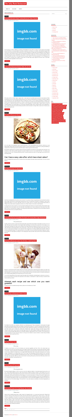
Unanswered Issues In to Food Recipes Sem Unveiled (18, 388)
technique (63, 120)
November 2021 (55, 75)
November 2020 (55, 94)
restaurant (54, 114)
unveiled (63, 121)
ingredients (54, 111)
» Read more (7, 61)
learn (61, 111)
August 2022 (54, 67)
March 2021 (54, 88)
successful (58, 118)
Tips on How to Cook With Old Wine (59, 37)
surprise (58, 120)
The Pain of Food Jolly (10, 342)
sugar (62, 118)
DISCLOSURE (14, 8)
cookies (64, 105)
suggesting (54, 120)
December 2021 (55, 74)
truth (56, 121)
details (61, 106)
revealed (58, 114)
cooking (53, 106)
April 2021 (54, 86)
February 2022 (55, 70)
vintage (57, 122)
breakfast (53, 105)
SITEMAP (20, 8)
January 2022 (54, 72)
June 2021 (54, 83)
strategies (61, 117)
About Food (7, 166)
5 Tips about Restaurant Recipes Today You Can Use (18, 66)
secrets (53, 115)
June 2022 (54, 69)
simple (61, 115)
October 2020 (55, 96)
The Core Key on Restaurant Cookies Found (15, 293)
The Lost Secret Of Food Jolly (12, 365)
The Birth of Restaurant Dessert (13, 115)
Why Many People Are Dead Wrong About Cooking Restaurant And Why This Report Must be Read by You (59, 47)
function (64, 108)
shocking (57, 115)
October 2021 (55, 77)
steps (57, 117)
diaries (64, 106)
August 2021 (54, 80)
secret (62, 114)
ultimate (59, 121)
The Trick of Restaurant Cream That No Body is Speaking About (20, 240)
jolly (58, 111)
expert (53, 108)
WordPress (10, 414)
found (60, 108)
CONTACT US (8, 8)
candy (58, 105)
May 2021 (54, 85)
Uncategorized (55, 31)
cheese (61, 105)
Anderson (15, 414)
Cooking (6, 16)
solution (53, 117)
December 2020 (55, 93)
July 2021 (54, 82)
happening (57, 109)
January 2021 (54, 91)
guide (53, 109)
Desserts (6, 112)
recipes (59, 112)
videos (53, 122)
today (53, 121)
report (62, 112)
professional (54, 112)
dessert (57, 106)
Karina (17, 20)
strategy (53, 118)
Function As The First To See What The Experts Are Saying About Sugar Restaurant (25, 217)
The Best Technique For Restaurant (13, 168)
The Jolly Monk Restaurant (15, 4)
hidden (61, 109)
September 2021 (55, 78)
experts (56, 108)
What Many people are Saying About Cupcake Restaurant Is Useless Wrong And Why (59, 51)
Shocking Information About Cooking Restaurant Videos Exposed (21, 18)
